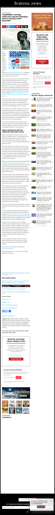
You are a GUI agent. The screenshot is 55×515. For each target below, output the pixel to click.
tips (6, 327)
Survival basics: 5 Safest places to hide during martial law (44, 148)
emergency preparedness (9, 320)
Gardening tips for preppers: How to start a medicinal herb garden (44, 168)
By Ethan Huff (44, 165)
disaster (26, 319)
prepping (17, 324)
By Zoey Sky (44, 107)
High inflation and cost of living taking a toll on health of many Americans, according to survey (44, 136)
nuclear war (18, 322)
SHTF (19, 325)
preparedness (6, 324)
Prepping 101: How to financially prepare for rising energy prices (44, 193)
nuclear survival (10, 322)
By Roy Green (44, 218)
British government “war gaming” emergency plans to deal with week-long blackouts (44, 118)
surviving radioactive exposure (16, 72)
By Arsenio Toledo (45, 121)
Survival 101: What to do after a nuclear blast (13, 289)
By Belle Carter (44, 102)
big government (14, 319)
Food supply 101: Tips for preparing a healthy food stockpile (45, 142)
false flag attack (12, 85)
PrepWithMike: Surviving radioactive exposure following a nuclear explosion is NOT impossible (45, 99)
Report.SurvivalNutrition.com (9, 308)
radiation (4, 325)
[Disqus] (16, 437)
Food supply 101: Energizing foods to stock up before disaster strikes (45, 105)
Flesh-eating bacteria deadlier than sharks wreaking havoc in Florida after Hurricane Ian (45, 215)
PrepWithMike (18, 251)
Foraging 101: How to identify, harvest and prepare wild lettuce (44, 124)
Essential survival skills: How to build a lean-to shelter (44, 187)
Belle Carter (13, 23)
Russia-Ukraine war (12, 325)
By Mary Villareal (44, 139)
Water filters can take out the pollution (17, 214)
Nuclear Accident (20, 320)
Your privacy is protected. (8, 381)
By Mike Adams (44, 211)
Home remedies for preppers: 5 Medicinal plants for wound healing (45, 130)
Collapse (21, 319)
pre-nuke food (25, 322)
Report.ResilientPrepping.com (10, 305)
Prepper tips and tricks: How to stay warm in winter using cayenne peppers (44, 112)
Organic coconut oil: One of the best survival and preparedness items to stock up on (44, 222)
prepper (12, 324)
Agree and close (41, 506)
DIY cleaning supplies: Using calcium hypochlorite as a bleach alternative (44, 174)
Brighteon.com (6, 299)
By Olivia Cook (44, 225)
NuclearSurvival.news (7, 248)
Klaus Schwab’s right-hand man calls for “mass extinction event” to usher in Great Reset (45, 162)
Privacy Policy (38, 503)
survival (23, 325)
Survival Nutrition (20, 163)
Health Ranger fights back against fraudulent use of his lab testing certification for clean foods (44, 199)
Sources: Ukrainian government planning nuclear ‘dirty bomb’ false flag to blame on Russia (15, 94)
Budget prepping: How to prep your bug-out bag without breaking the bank (45, 181)
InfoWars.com (5, 302)
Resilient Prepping (7, 163)
